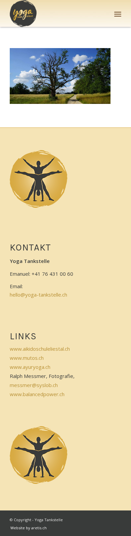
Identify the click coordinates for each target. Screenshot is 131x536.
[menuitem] (117, 13)
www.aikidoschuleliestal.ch (40, 348)
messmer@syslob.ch (34, 385)
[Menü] (117, 13)
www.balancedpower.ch (37, 394)
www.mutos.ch (27, 357)
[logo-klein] (54, 13)
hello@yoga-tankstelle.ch (38, 294)
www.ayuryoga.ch (30, 366)
